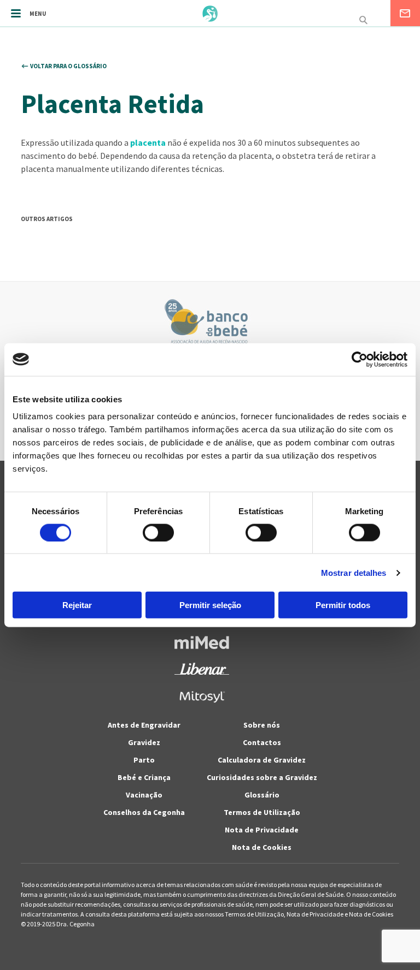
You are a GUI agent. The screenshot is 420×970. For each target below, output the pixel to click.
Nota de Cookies (261, 847)
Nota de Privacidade (262, 830)
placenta (148, 142)
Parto (144, 760)
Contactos (262, 742)
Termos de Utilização (262, 812)
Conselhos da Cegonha (144, 812)
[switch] (146, 532)
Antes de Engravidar (144, 725)
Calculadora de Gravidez (262, 760)
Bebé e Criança (144, 777)
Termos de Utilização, (256, 914)
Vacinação (144, 795)
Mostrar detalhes (354, 572)
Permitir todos (343, 605)
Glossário (261, 795)
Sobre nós (261, 725)
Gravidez (144, 742)
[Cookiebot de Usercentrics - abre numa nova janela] (359, 359)
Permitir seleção (210, 605)
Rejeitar (77, 605)
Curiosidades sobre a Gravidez (262, 777)
